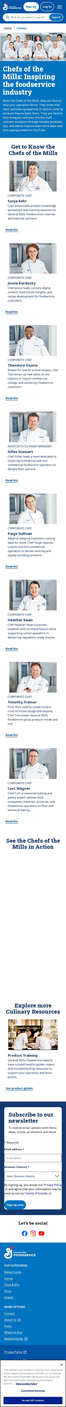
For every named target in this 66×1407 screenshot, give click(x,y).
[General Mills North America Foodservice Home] (12, 6)
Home (8, 28)
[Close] (62, 1365)
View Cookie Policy (26, 1383)
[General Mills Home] (20, 1253)
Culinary (22, 28)
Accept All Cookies (33, 1400)
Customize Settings (33, 1390)
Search (56, 17)
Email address (14, 1149)
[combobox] (29, 17)
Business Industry (16, 1167)
